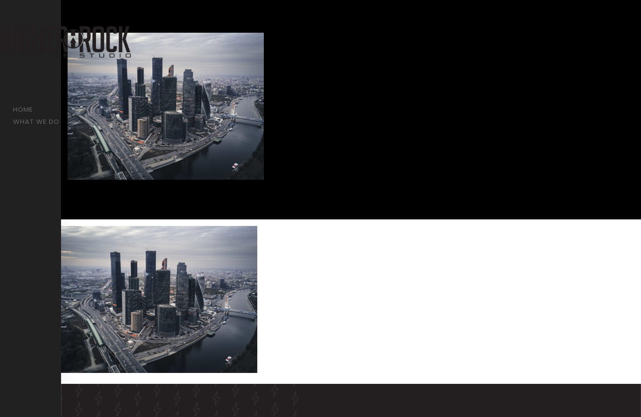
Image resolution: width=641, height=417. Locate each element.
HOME (23, 109)
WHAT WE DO (36, 121)
